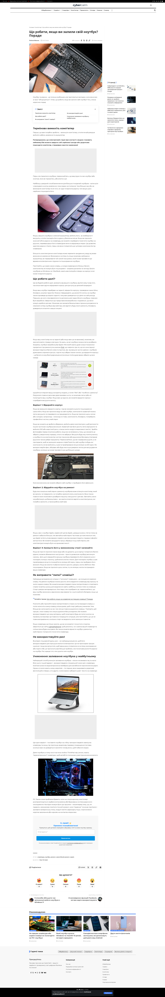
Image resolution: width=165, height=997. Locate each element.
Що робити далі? (40, 116)
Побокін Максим (34, 40)
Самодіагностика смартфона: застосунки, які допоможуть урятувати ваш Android (95, 935)
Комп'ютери (98, 951)
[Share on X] (84, 40)
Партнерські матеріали (117, 930)
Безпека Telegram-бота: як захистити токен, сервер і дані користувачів (115, 120)
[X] (155, 1)
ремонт (53, 857)
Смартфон (87, 930)
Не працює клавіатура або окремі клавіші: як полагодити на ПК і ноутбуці (41, 935)
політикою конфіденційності (75, 843)
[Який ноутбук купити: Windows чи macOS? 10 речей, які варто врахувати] (69, 923)
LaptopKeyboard (54, 627)
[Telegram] (157, 1)
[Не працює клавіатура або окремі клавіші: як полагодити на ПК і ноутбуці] (42, 923)
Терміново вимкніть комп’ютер (45, 113)
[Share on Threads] (87, 40)
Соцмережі (108, 951)
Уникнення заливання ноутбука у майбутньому (78, 117)
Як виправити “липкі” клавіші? (45, 119)
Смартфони (88, 951)
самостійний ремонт (62, 857)
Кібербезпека (63, 951)
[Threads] (160, 1)
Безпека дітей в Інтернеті (123, 951)
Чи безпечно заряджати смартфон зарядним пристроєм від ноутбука (115, 129)
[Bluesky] (162, 1)
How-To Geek (43, 860)
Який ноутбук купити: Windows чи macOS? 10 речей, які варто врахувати (68, 935)
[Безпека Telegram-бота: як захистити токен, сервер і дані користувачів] (131, 120)
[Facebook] (153, 1)
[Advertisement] (82, 18)
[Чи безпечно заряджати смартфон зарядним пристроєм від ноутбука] (131, 130)
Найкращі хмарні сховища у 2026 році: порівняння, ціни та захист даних (116, 110)
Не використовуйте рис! (75, 113)
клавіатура (40, 857)
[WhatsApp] (158, 1)
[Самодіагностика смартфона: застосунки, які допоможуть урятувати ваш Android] (96, 923)
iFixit (62, 347)
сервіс (72, 857)
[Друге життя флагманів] (123, 923)
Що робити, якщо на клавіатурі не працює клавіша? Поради (70, 599)
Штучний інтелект (76, 951)
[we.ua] (45, 972)
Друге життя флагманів (120, 933)
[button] (108, 993)
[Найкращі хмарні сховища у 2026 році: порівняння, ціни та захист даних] (131, 111)
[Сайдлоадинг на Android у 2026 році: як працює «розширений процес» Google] (131, 88)
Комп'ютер (33, 930)
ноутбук (47, 857)
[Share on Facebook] (81, 40)
